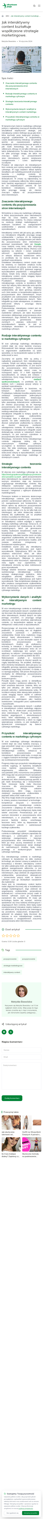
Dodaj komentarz (12, 1098)
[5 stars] (18, 935)
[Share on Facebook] (4, 1032)
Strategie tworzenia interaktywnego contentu (21, 102)
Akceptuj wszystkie (30, 1513)
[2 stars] (7, 935)
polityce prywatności (26, 1508)
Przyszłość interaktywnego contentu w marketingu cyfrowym (22, 118)
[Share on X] (10, 1032)
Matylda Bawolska (9, 41)
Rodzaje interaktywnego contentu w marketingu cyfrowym (21, 95)
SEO (7, 16)
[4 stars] (14, 935)
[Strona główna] (3, 16)
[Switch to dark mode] (34, 6)
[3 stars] (11, 935)
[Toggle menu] (39, 6)
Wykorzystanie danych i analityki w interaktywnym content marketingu (20, 110)
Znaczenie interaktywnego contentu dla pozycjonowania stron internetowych (21, 86)
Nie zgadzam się (13, 1513)
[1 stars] (3, 935)
